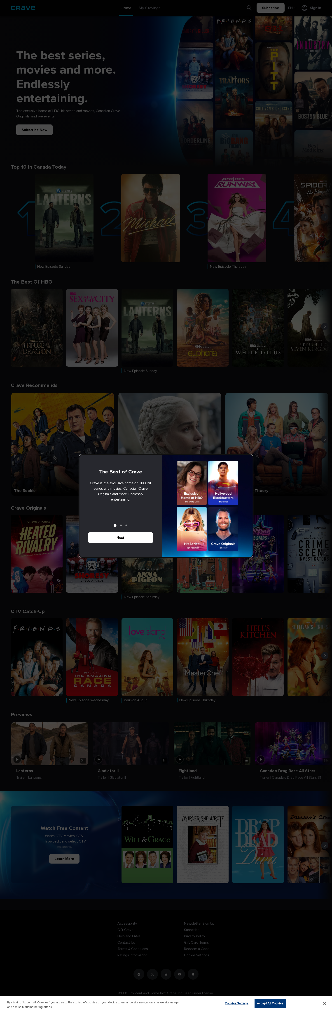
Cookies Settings (236, 1003)
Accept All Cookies (270, 1003)
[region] (166, 1004)
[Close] (325, 1003)
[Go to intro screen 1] (115, 525)
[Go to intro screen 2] (121, 525)
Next (120, 537)
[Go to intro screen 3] (126, 525)
